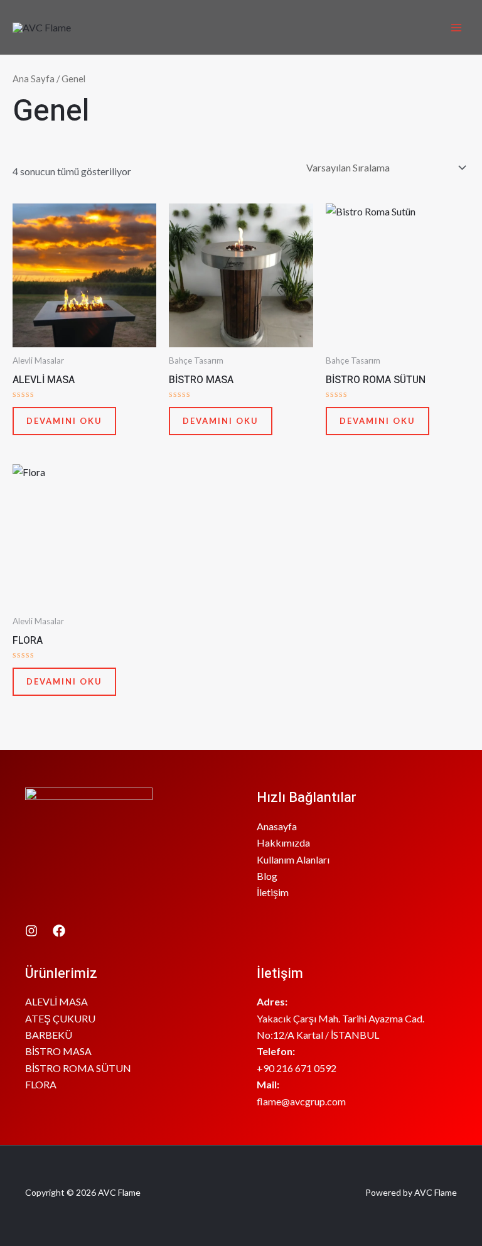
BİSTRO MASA (58, 1051)
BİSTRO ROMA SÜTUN (78, 1068)
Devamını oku (64, 421)
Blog (267, 876)
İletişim (273, 892)
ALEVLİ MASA (56, 1001)
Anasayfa (277, 826)
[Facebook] (59, 930)
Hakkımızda (283, 842)
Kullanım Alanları (293, 859)
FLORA (40, 1084)
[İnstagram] (31, 930)
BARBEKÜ (48, 1035)
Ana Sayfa (34, 78)
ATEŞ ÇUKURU (60, 1018)
